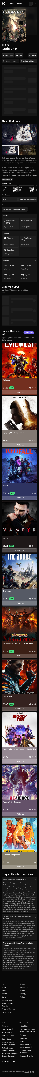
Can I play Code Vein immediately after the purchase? (16, 917)
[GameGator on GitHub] (17, 1061)
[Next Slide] (34, 135)
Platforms (6, 233)
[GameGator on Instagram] (3, 1061)
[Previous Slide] (5, 135)
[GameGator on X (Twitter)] (11, 1061)
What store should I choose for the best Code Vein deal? (18, 944)
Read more (6, 179)
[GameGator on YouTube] (8, 1061)
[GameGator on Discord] (14, 1061)
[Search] (31, 4)
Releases (6, 260)
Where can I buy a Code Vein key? (14, 879)
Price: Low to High (27, 61)
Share (34, 55)
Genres (5, 216)
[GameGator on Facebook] (5, 1061)
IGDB (27, 1072)
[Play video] (20, 135)
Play (20, 55)
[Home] (4, 4)
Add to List (9, 55)
